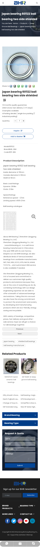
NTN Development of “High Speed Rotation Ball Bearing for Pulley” (29, 399)
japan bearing (9, 341)
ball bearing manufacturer (14, 345)
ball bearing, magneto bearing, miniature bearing (29, 395)
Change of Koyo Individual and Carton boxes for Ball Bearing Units (11, 403)
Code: (6, 152)
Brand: (6, 149)
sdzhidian (22, 535)
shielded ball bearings (26, 341)
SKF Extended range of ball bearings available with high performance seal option (11, 407)
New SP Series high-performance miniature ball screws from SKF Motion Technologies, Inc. (29, 407)
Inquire (16, 130)
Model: (6, 146)
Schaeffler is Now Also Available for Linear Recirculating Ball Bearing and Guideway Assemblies (29, 403)
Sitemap (30, 535)
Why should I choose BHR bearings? (11, 395)
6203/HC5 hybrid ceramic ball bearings (11, 379)
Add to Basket (17, 136)
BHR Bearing (13, 237)
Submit (20, 465)
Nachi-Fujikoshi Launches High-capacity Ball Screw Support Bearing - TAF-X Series (11, 399)
